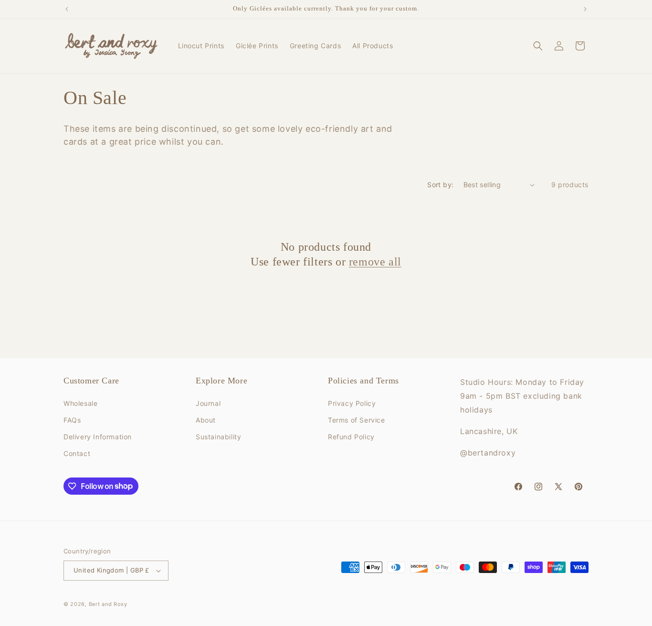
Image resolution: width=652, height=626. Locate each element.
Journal (208, 403)
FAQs (72, 420)
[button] (537, 45)
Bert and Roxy (108, 604)
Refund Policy (351, 437)
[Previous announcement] (66, 9)
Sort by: (440, 184)
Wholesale (80, 403)
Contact (76, 453)
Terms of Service (356, 420)
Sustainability (218, 437)
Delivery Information (97, 437)
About (206, 420)
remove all (375, 261)
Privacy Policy (352, 403)
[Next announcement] (585, 9)
